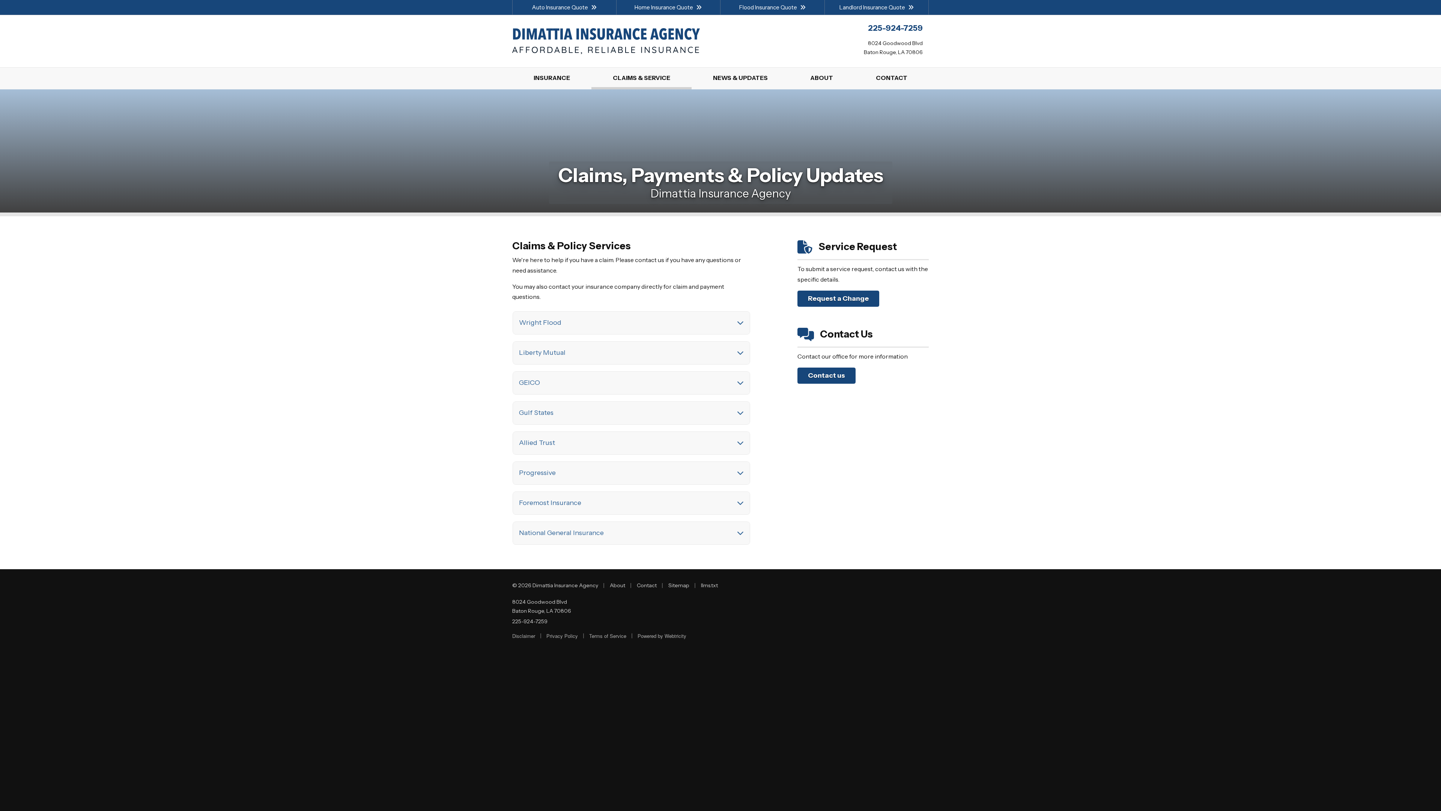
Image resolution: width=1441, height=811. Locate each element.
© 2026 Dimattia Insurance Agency (555, 585)
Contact (647, 585)
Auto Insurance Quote (560, 7)
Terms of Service (607, 635)
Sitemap (678, 585)
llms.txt (709, 585)
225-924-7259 (530, 621)
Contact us (826, 375)
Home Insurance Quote (664, 7)
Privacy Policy (562, 635)
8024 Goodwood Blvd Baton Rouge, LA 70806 (541, 606)
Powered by (662, 635)
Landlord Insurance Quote (872, 7)
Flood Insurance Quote (768, 7)
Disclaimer (523, 635)
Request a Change (838, 298)
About (617, 585)
